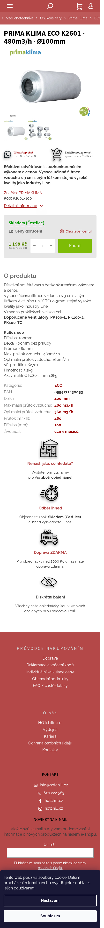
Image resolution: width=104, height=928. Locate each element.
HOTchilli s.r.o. (50, 722)
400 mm (62, 398)
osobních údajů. (50, 868)
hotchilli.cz (54, 800)
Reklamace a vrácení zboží (50, 665)
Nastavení (50, 900)
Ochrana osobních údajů (50, 743)
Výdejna (50, 729)
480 (57, 418)
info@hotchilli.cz (54, 785)
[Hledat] (50, 6)
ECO (58, 385)
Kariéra (50, 736)
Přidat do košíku (75, 246)
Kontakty (50, 750)
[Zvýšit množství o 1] (51, 246)
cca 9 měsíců (66, 431)
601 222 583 (54, 793)
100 (57, 425)
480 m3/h (63, 405)
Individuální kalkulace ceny (50, 672)
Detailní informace (20, 205)
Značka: (23, 193)
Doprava (50, 658)
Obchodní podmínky (50, 679)
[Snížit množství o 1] (34, 246)
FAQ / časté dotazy (50, 685)
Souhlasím (50, 916)
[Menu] (10, 6)
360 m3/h (63, 412)
